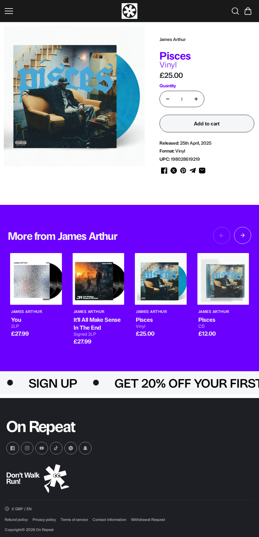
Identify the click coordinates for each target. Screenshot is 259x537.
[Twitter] (70, 448)
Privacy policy (44, 519)
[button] (248, 11)
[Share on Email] (202, 170)
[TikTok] (56, 448)
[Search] (235, 11)
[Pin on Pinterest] (183, 170)
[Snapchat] (85, 448)
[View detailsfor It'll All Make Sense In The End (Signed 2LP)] (98, 279)
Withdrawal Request (148, 519)
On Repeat (45, 529)
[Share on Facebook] (164, 170)
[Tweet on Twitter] (173, 170)
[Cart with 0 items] (248, 11)
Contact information (109, 519)
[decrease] (168, 99)
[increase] (196, 99)
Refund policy (16, 519)
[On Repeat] (129, 11)
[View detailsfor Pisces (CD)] (223, 279)
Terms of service (74, 519)
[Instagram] (27, 448)
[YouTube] (41, 448)
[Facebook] (12, 448)
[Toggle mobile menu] (61, 11)
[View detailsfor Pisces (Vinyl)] (161, 279)
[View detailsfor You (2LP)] (36, 279)
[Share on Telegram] (192, 170)
